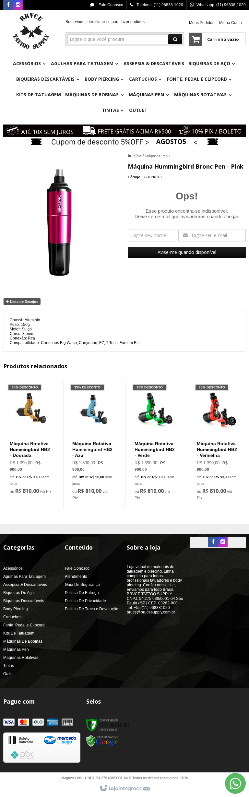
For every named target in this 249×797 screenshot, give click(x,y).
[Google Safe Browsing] (102, 741)
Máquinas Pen (156, 156)
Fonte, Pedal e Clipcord (24, 625)
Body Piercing (15, 609)
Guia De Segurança (82, 584)
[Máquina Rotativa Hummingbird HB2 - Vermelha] (217, 444)
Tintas (8, 665)
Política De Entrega (82, 592)
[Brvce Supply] (31, 31)
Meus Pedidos (201, 22)
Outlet (8, 674)
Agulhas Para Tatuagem (24, 576)
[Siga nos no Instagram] (18, 5)
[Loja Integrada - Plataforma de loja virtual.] (124, 788)
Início (137, 156)
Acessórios (13, 568)
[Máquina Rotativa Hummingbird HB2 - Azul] (93, 444)
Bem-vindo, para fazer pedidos (105, 21)
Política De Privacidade (85, 601)
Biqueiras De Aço (18, 592)
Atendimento (76, 576)
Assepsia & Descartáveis (25, 584)
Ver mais (34, 468)
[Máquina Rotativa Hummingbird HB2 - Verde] (155, 444)
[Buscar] (175, 39)
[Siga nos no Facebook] (8, 5)
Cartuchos (12, 617)
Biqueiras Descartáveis (23, 601)
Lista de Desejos (23, 301)
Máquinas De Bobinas (22, 641)
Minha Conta (230, 22)
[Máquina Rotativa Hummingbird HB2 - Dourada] (30, 441)
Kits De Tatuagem (18, 633)
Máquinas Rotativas (20, 657)
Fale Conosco (110, 5)
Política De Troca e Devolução (91, 609)
